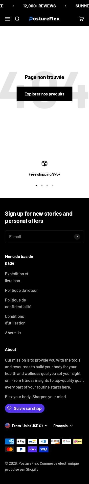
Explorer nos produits (44, 93)
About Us (13, 332)
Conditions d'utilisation (15, 319)
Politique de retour (21, 290)
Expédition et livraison (16, 277)
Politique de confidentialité (18, 303)
